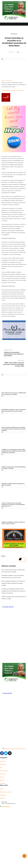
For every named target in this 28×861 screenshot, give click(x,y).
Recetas (2, 777)
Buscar (3, 556)
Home (1, 788)
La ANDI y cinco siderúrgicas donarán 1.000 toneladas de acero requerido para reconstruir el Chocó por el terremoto (14, 451)
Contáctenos (3, 795)
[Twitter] (6, 753)
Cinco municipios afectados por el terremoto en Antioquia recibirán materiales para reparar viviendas (14, 429)
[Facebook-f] (2, 753)
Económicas (3, 773)
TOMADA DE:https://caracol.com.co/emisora (12, 90)
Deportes (2, 780)
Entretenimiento (4, 770)
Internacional (3, 764)
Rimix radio (4, 802)
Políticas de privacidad (5, 792)
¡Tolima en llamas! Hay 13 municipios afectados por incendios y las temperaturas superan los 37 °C (13, 504)
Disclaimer (2, 798)
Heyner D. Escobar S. (7, 80)
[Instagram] (10, 753)
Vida (1, 767)
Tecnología (2, 783)
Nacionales (14, 33)
